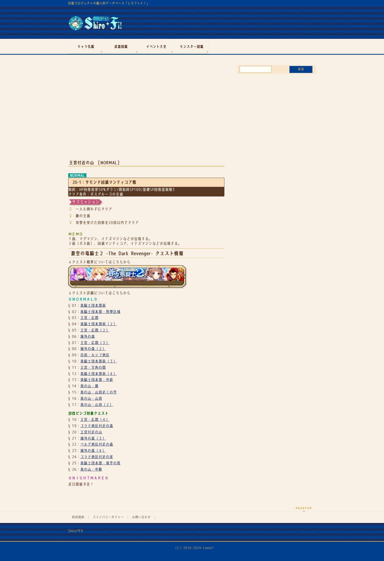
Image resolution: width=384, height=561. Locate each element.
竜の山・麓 (89, 386)
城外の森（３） (93, 438)
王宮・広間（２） (94, 330)
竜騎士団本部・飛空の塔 (100, 463)
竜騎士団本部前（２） (98, 324)
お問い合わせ (141, 517)
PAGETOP (304, 508)
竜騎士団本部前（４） (98, 373)
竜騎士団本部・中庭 (96, 379)
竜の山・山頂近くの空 (98, 392)
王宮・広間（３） (94, 342)
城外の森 (87, 336)
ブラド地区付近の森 (96, 426)
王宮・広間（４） (94, 419)
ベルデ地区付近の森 (96, 444)
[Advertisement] (146, 114)
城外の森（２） (93, 348)
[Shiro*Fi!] (95, 25)
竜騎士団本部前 (93, 305)
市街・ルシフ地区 (94, 355)
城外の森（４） (93, 450)
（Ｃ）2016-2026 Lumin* (194, 548)
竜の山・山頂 (91, 398)
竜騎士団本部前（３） (98, 361)
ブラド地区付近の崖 (96, 457)
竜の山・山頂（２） (96, 404)
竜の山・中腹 (91, 469)
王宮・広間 (89, 317)
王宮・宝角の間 (93, 367)
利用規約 (78, 517)
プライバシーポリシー (108, 517)
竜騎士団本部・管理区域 (100, 311)
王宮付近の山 (91, 432)
